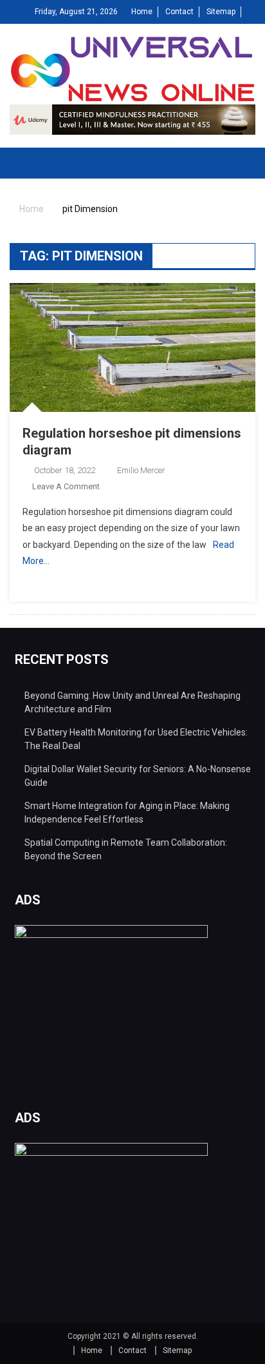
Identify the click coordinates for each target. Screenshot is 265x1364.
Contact (179, 11)
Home (141, 11)
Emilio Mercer (141, 470)
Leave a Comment (66, 486)
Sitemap (220, 11)
